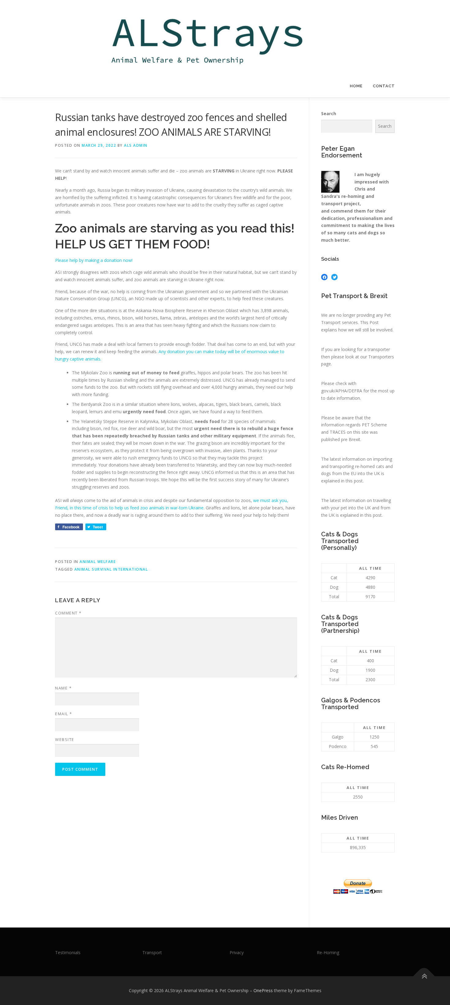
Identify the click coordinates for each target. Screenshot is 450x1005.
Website (64, 739)
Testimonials (68, 952)
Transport (152, 952)
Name (63, 688)
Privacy (237, 952)
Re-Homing (328, 952)
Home (356, 86)
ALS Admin (136, 145)
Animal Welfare (98, 561)
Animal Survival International (111, 569)
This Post (369, 322)
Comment (68, 613)
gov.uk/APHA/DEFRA (341, 391)
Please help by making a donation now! (94, 260)
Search (328, 113)
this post (354, 481)
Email (63, 713)
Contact (384, 86)
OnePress (263, 990)
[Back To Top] (424, 976)
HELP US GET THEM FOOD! (132, 244)
